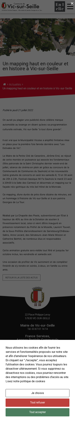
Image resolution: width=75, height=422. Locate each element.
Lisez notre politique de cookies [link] (25, 381)
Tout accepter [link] (37, 412)
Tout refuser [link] (37, 402)
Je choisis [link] (37, 393)
